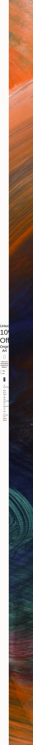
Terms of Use (4, 395)
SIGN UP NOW (4, 379)
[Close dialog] (30, 2)
